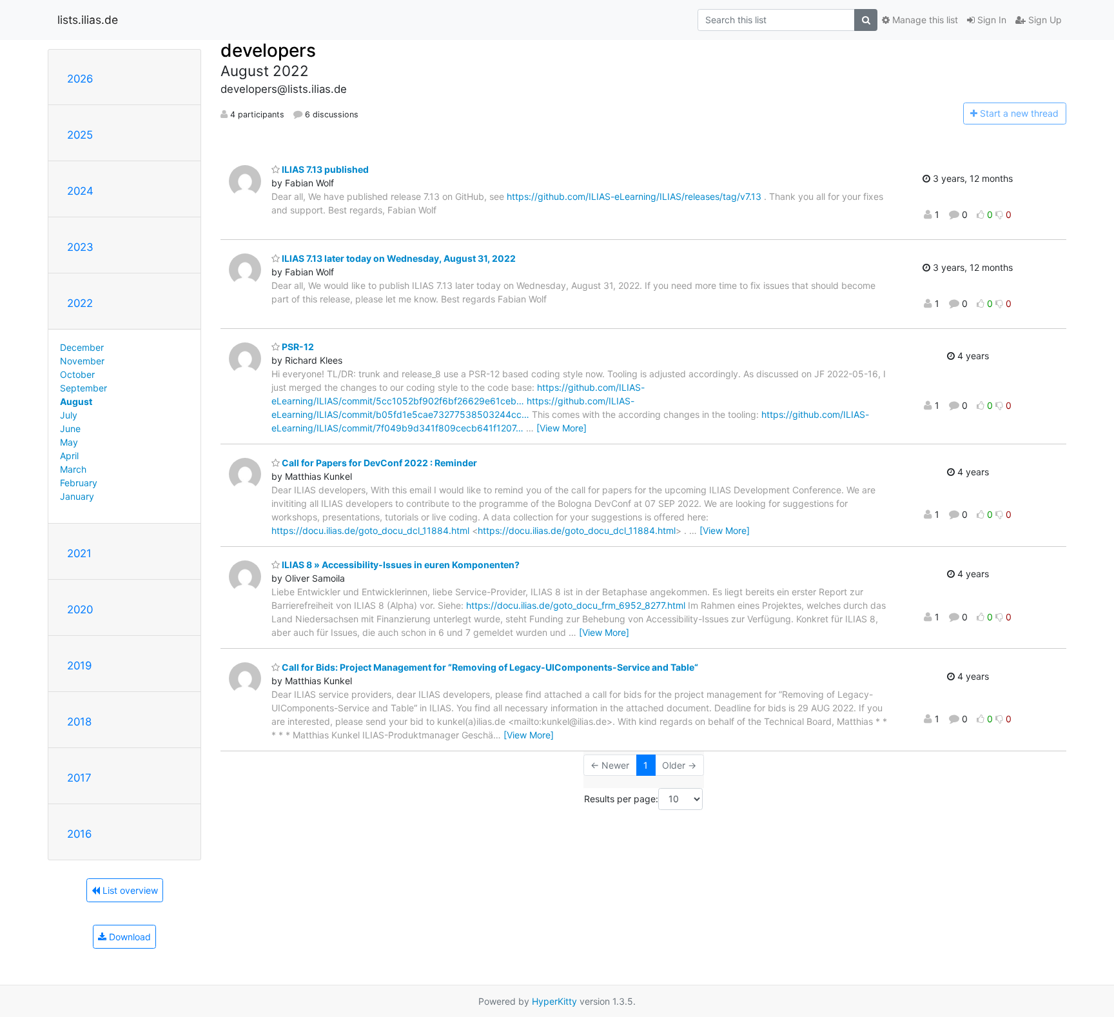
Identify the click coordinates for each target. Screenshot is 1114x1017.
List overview (129, 890)
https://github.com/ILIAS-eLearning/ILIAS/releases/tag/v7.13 (634, 196)
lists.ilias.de (87, 19)
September (83, 387)
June (70, 428)
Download (128, 936)
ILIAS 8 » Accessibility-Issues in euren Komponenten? (400, 564)
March (73, 469)
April (69, 455)
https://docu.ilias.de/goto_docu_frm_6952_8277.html (575, 605)
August (76, 401)
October (77, 374)
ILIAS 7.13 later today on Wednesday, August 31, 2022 (398, 258)
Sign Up (1044, 19)
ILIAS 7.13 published (324, 169)
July (68, 415)
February (78, 482)
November (82, 360)
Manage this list (924, 19)
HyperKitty (554, 1001)
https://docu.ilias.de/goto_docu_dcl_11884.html (370, 530)
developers (268, 50)
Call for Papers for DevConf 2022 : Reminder (378, 462)
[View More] (561, 427)
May (69, 442)
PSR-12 (297, 346)
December (82, 347)
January (77, 496)
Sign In (990, 19)
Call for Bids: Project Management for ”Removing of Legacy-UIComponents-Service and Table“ (489, 667)
